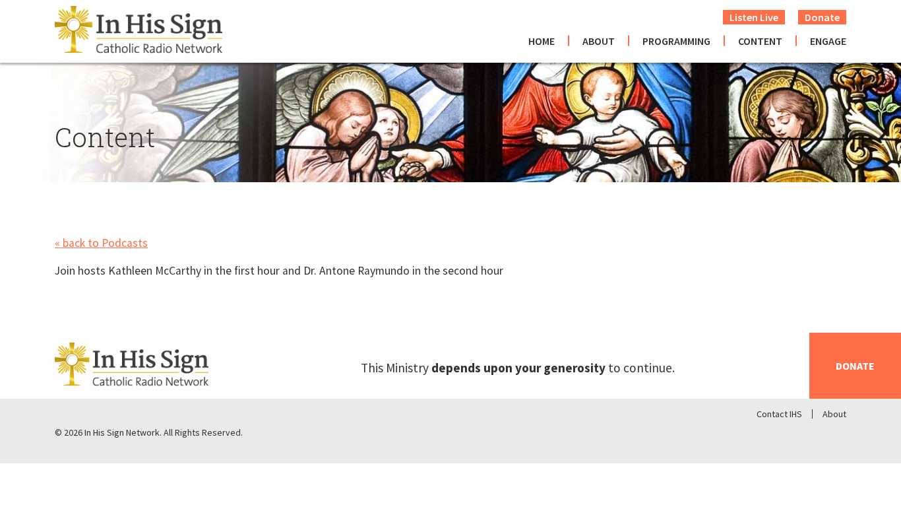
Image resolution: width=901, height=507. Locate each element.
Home (541, 41)
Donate (822, 17)
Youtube (835, 435)
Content (760, 41)
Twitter (801, 435)
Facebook (767, 435)
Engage (828, 41)
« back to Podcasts (101, 243)
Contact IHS (779, 414)
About (598, 41)
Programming (676, 41)
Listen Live (754, 17)
